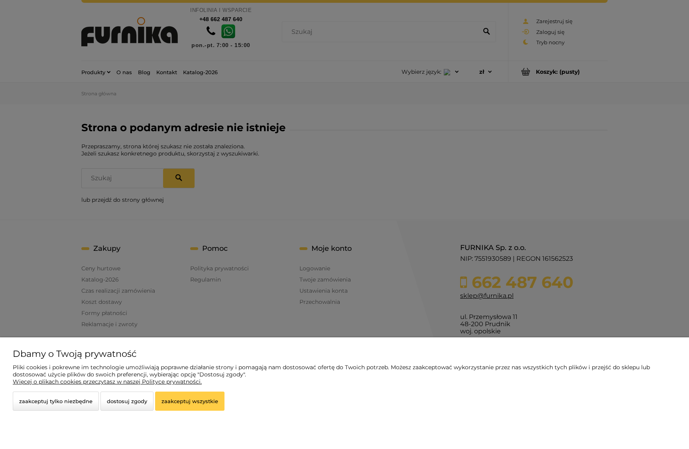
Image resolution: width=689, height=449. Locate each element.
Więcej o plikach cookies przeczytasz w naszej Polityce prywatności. (107, 381)
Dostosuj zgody (127, 401)
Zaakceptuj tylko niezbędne (56, 401)
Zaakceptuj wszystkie (189, 401)
